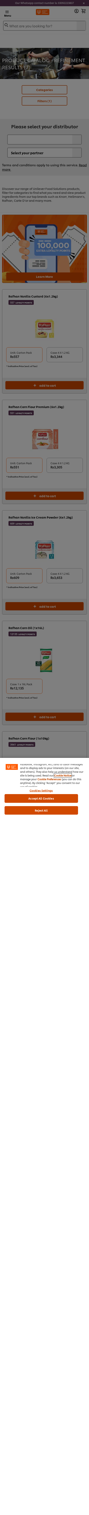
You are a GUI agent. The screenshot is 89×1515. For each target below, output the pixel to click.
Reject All (41, 810)
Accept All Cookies (41, 798)
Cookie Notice (62, 775)
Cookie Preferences (49, 779)
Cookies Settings (41, 790)
